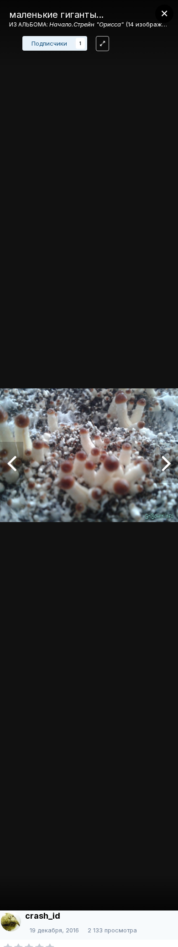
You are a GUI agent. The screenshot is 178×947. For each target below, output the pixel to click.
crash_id (42, 916)
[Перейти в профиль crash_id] (11, 921)
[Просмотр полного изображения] (102, 43)
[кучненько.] (11, 462)
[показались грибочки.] (166, 462)
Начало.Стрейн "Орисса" (86, 24)
